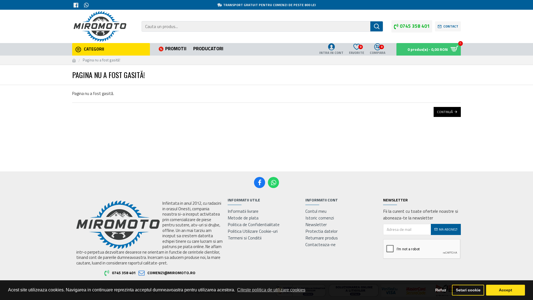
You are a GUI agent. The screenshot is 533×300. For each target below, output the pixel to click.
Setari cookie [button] (468, 290)
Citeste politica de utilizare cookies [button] (271, 290)
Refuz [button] (440, 290)
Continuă (445, 111)
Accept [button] (505, 290)
